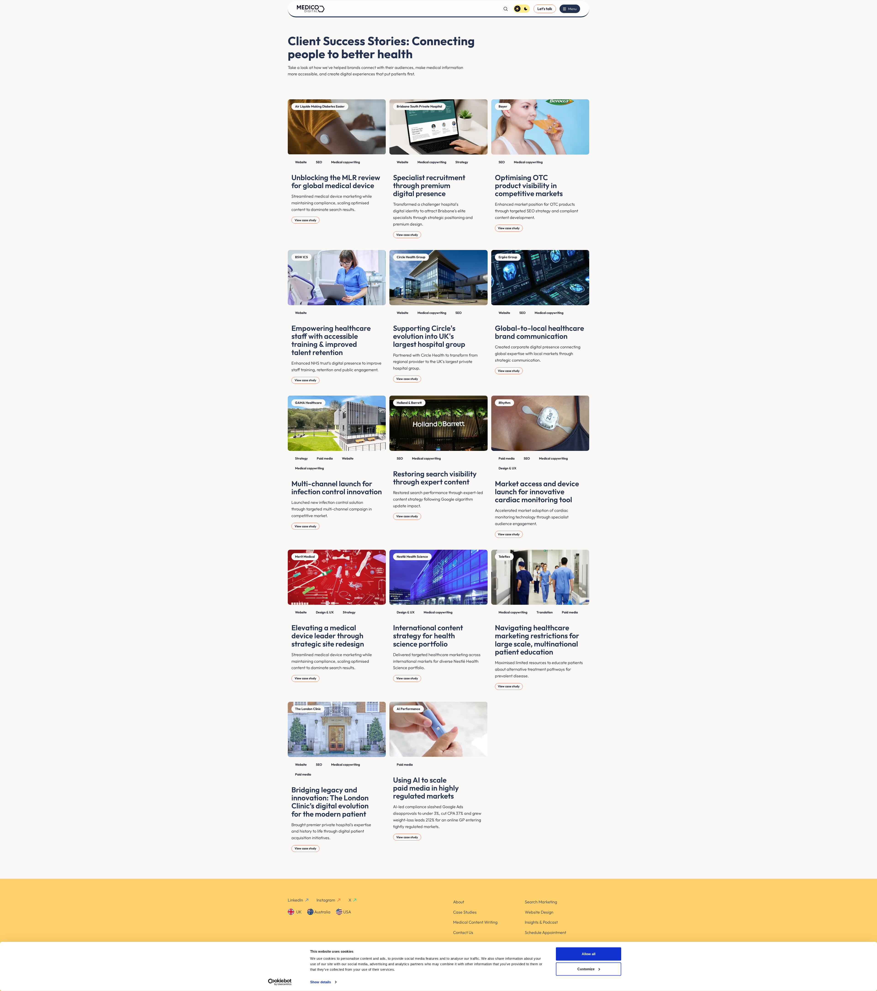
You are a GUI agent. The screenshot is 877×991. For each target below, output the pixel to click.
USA (346, 912)
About (458, 901)
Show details (320, 982)
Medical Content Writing (475, 922)
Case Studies (465, 912)
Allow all (588, 954)
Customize (585, 969)
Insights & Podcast (541, 922)
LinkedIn (295, 900)
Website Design (539, 912)
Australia (322, 912)
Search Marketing (541, 901)
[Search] (506, 9)
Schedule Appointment (545, 932)
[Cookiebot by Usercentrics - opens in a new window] (280, 982)
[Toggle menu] (570, 9)
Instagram (326, 900)
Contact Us (463, 932)
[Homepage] (311, 8)
